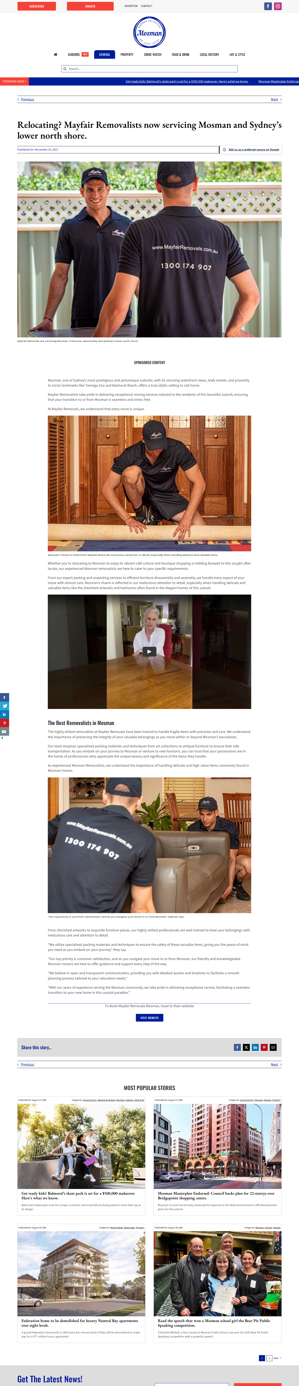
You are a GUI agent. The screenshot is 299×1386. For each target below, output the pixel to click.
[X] (246, 1047)
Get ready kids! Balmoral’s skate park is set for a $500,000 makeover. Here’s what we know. (75, 81)
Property (276, 1100)
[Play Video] (149, 652)
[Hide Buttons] (2, 738)
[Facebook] (237, 1047)
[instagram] (278, 6)
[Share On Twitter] (4, 706)
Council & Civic (90, 1100)
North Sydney (116, 1227)
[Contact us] (4, 731)
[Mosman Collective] (149, 18)
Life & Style (139, 1100)
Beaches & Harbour (107, 1100)
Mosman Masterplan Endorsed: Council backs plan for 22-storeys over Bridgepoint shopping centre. (214, 81)
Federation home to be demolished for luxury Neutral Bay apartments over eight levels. (80, 1323)
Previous (27, 99)
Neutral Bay (129, 1227)
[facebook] (268, 6)
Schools (268, 1227)
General (129, 1100)
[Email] (273, 1047)
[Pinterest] (264, 1047)
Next (274, 99)
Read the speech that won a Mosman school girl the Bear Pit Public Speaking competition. (214, 1323)
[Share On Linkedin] (4, 714)
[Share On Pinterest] (4, 723)
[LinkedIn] (255, 1047)
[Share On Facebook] (4, 697)
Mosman (121, 1100)
